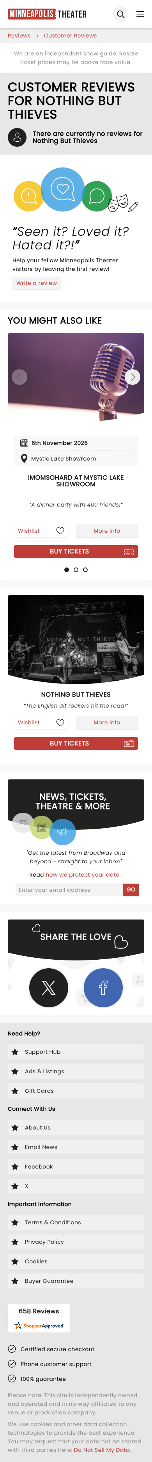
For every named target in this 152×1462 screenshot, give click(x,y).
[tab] (66, 570)
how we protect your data (83, 875)
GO (131, 889)
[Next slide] (132, 377)
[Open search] (121, 14)
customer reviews (70, 35)
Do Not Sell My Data (102, 1450)
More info (107, 531)
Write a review (36, 283)
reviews (19, 35)
